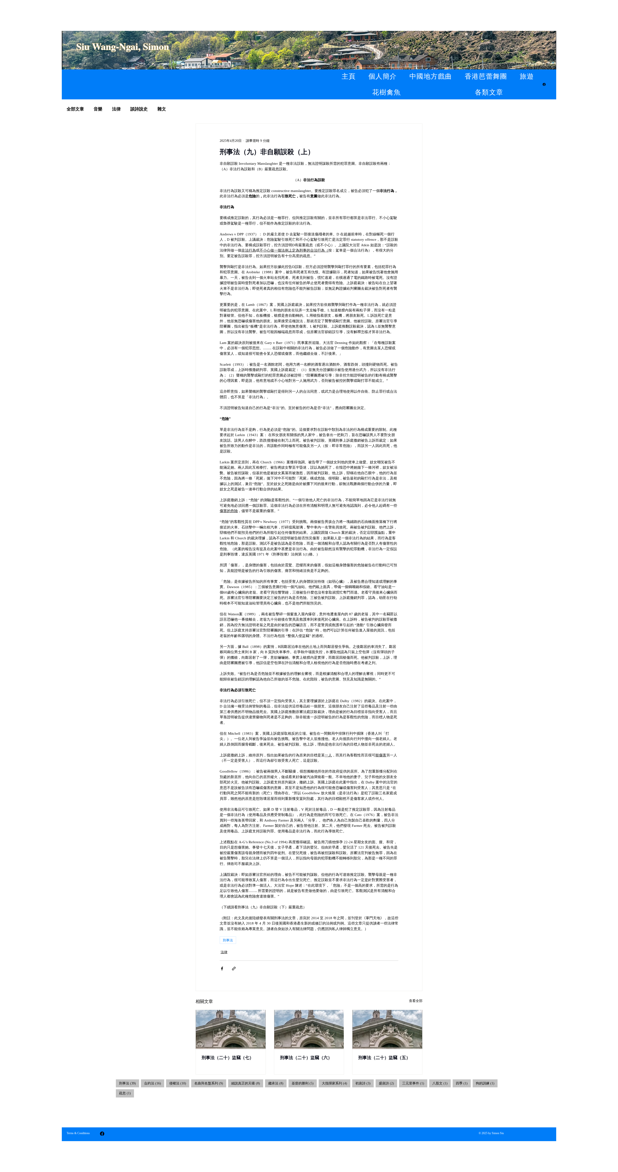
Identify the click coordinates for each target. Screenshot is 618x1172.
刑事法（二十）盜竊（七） (228, 1057)
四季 (463, 1083)
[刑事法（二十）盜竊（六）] (309, 1029)
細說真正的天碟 (247, 1083)
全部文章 (75, 109)
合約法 (154, 1083)
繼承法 (277, 1083)
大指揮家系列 (336, 1083)
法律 (116, 109)
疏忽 (126, 1093)
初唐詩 (364, 1083)
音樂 (98, 109)
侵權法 (179, 1083)
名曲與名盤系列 (210, 1083)
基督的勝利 (304, 1083)
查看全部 (415, 1001)
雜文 (161, 109)
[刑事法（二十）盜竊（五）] (387, 1029)
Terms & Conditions (78, 1133)
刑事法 (228, 940)
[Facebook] (544, 84)
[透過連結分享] (234, 968)
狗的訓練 (487, 1083)
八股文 (441, 1083)
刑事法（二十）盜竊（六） (306, 1057)
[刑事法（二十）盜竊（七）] (231, 1029)
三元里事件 (414, 1083)
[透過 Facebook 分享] (222, 968)
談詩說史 (139, 109)
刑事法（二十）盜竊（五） (384, 1057)
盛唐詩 (388, 1083)
